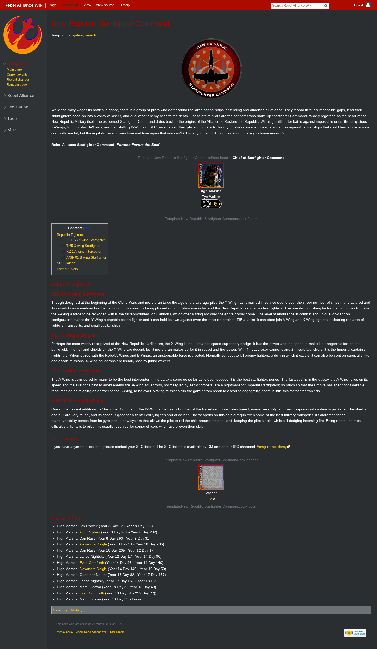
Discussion (70, 5)
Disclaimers (117, 631)
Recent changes (18, 80)
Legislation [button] (17, 107)
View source (105, 5)
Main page (14, 70)
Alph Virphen (89, 532)
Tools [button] (12, 118)
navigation (74, 35)
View (87, 5)
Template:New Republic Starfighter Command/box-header (185, 158)
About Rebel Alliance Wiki (91, 631)
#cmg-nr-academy (272, 446)
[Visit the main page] (22, 34)
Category (60, 610)
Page (52, 5)
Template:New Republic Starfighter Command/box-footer (211, 219)
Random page (17, 84)
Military (76, 610)
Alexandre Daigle (93, 544)
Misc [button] (11, 130)
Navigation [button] (17, 63)
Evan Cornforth (92, 563)
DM (209, 499)
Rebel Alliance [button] (20, 95)
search (90, 35)
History (125, 5)
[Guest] (363, 9)
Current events (17, 74)
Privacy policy (64, 631)
